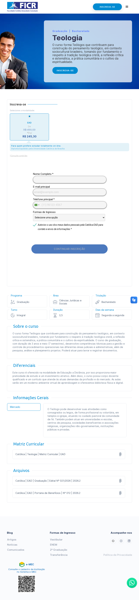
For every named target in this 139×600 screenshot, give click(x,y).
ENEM (53, 544)
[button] (127, 7)
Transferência (58, 554)
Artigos (11, 539)
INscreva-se (65, 70)
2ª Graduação (58, 549)
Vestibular (56, 539)
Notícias (12, 544)
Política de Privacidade (117, 554)
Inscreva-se (107, 7)
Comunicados (15, 549)
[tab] (24, 407)
